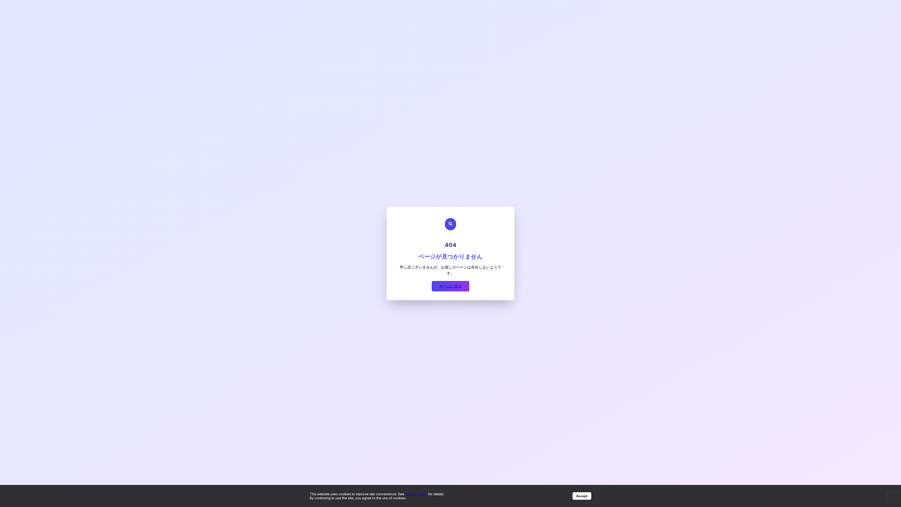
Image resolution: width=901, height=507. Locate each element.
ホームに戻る (450, 286)
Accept (582, 496)
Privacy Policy (416, 494)
